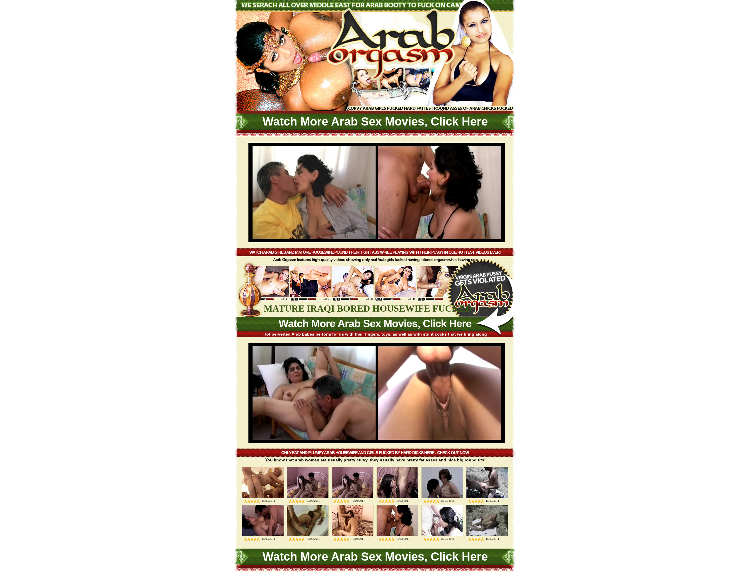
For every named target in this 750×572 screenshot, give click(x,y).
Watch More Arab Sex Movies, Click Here (375, 121)
